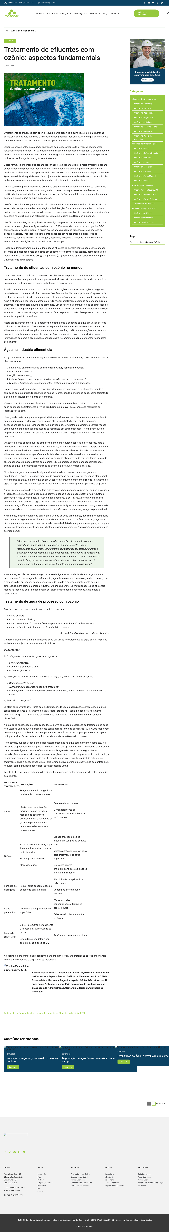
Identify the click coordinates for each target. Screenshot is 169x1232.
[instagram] (149, 3)
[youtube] (153, 3)
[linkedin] (157, 3)
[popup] (147, 39)
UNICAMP (41, 1186)
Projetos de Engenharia (114, 1186)
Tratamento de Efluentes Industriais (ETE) (64, 1013)
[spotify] (162, 3)
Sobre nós (41, 1174)
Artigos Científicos (45, 1183)
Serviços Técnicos (111, 1183)
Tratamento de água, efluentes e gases (23, 1013)
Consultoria (109, 1174)
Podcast (40, 1180)
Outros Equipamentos (80, 1186)
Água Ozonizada (144, 1177)
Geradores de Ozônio (80, 1177)
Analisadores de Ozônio (80, 1174)
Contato (40, 1191)
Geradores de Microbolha (81, 1183)
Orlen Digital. (146, 1220)
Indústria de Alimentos (144, 242)
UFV (39, 1188)
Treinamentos (110, 1180)
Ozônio (157, 242)
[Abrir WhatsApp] (162, 1225)
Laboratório (109, 1177)
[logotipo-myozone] (11, 10)
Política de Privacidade (84, 1226)
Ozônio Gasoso (144, 1174)
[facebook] (144, 3)
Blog (39, 1177)
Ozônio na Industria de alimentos (91, 633)
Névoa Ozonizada (78, 1180)
